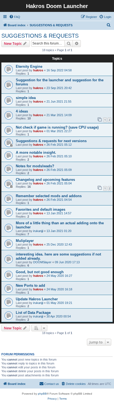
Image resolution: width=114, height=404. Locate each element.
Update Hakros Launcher (37, 299)
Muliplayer (25, 241)
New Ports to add (30, 285)
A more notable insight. (36, 152)
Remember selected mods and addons (49, 196)
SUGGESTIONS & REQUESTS (40, 36)
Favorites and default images (40, 209)
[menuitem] (14, 17)
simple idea (26, 98)
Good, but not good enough (40, 272)
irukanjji (38, 231)
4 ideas (22, 111)
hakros (38, 70)
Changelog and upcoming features (45, 180)
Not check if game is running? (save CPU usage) (57, 127)
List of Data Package (33, 313)
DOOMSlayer (42, 262)
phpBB (42, 393)
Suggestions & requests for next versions (51, 141)
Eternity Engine (29, 66)
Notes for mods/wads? (35, 166)
